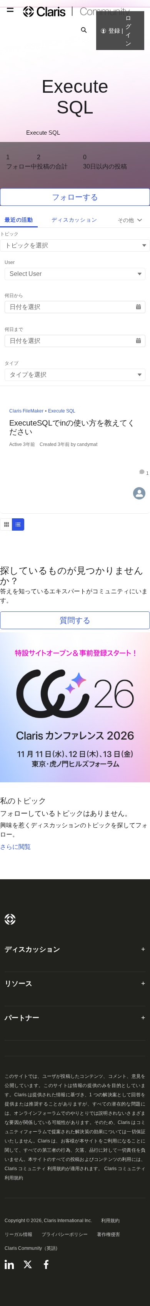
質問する (75, 620)
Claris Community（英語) (31, 1248)
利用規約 (110, 1220)
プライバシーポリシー (65, 1234)
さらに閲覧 (15, 846)
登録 (114, 30)
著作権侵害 (108, 1234)
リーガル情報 (18, 1234)
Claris (10, 919)
